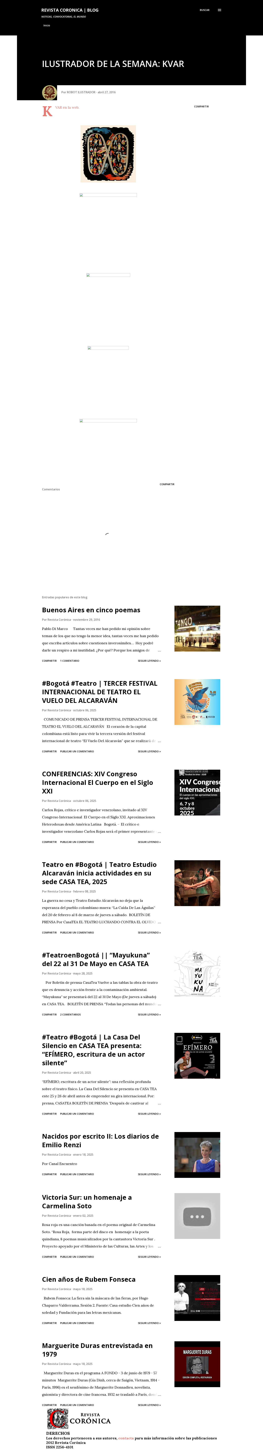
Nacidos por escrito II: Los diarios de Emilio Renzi (100, 1140)
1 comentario (69, 660)
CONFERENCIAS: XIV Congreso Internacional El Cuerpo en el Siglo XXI (97, 782)
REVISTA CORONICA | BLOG (70, 10)
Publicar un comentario (77, 751)
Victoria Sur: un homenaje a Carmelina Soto (87, 1201)
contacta (126, 1438)
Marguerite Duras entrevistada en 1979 (97, 1350)
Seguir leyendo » (149, 660)
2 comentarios (70, 1014)
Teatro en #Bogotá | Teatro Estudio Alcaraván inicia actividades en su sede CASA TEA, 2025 (99, 873)
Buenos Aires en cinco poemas (91, 609)
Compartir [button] (201, 106)
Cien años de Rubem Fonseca (89, 1279)
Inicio (46, 25)
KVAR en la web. (67, 107)
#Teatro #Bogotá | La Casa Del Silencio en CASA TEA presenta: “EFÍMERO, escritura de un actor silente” (93, 1050)
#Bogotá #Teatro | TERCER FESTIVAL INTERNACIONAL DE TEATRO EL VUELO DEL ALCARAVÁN (99, 692)
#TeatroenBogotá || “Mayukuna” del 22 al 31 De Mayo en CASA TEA (96, 959)
